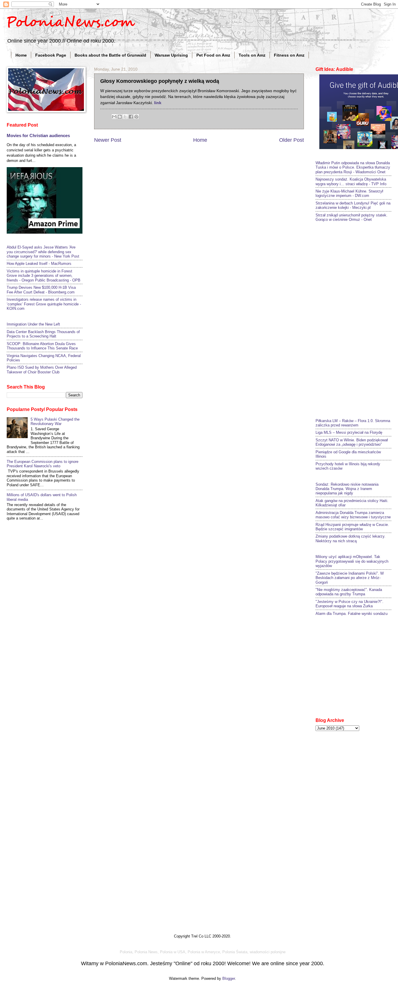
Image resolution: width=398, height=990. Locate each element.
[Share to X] (125, 117)
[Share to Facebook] (131, 117)
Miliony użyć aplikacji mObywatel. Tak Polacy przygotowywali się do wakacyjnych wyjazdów (352, 561)
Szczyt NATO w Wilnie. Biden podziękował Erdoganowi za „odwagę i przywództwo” (352, 442)
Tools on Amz (252, 55)
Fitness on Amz (289, 55)
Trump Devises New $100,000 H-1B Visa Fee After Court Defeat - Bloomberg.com (41, 289)
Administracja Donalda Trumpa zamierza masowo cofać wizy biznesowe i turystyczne (353, 514)
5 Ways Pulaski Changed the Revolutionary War (55, 421)
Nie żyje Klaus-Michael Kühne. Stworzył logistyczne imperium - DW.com (349, 193)
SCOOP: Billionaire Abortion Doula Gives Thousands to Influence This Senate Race (42, 346)
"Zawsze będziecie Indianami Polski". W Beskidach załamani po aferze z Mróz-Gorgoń (350, 578)
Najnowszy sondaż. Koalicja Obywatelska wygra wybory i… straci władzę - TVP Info (351, 181)
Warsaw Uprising (171, 55)
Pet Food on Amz (213, 55)
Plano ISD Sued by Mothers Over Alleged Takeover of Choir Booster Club (42, 369)
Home (21, 55)
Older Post (291, 140)
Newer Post (107, 140)
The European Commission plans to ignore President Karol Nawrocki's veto (42, 463)
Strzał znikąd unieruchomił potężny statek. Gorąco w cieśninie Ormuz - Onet (352, 217)
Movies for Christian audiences (38, 135)
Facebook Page (50, 55)
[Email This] (114, 117)
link (157, 103)
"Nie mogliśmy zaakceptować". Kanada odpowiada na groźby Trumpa (349, 591)
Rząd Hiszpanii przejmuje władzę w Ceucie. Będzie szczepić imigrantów (352, 526)
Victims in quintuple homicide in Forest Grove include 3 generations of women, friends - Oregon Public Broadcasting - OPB (43, 275)
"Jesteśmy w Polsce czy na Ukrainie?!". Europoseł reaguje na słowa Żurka (349, 603)
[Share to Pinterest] (136, 117)
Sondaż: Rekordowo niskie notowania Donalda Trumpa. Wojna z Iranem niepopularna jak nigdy (347, 489)
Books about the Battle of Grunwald (110, 55)
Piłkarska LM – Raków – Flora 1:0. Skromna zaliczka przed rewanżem (353, 423)
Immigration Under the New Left (33, 324)
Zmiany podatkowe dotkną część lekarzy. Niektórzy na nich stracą (350, 538)
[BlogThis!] (120, 117)
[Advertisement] (357, 319)
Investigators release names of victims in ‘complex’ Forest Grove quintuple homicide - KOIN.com (44, 304)
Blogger (228, 978)
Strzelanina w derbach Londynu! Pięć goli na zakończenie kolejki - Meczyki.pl (353, 205)
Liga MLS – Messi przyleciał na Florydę (349, 432)
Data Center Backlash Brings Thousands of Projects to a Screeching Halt (43, 334)
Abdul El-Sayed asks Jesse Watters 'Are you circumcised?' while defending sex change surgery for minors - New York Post (43, 251)
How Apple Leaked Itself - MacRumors (39, 263)
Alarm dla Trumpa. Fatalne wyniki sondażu (352, 613)
